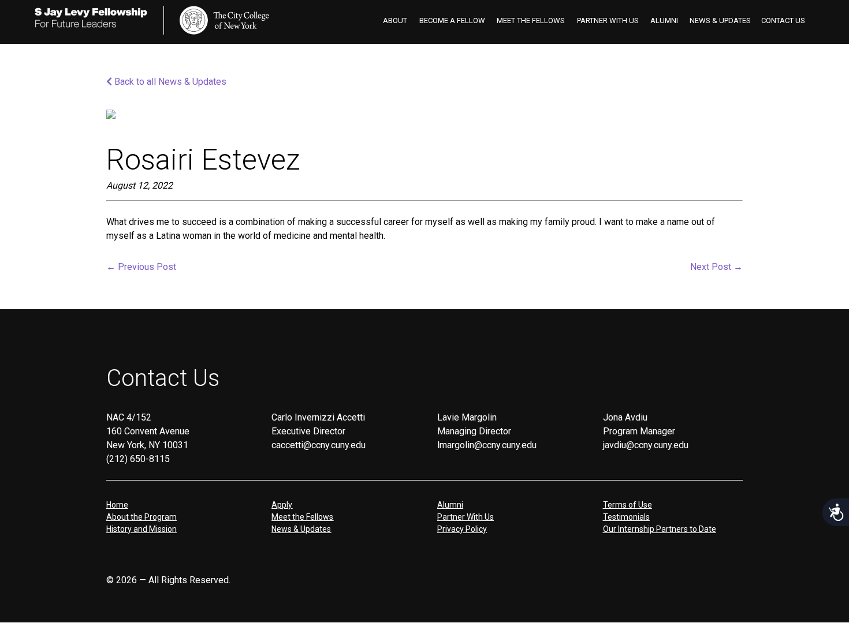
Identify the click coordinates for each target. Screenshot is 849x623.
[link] (224, 20)
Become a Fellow (452, 20)
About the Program (141, 516)
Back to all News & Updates (169, 81)
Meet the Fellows (531, 20)
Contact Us (783, 20)
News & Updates (720, 20)
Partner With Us (608, 20)
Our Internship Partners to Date (659, 529)
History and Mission (141, 529)
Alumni (664, 20)
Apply (281, 504)
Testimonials (626, 516)
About (395, 20)
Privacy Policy (462, 529)
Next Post (716, 266)
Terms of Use (627, 504)
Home (117, 504)
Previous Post (141, 266)
